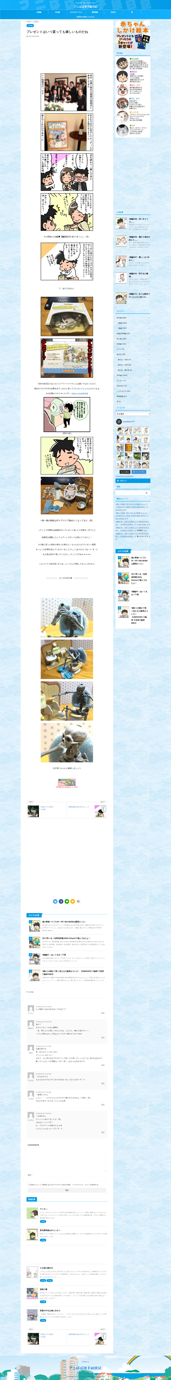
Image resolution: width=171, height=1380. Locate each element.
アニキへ (43, 1209)
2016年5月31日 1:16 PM (43, 1046)
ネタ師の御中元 (46, 1268)
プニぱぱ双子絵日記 (85, 6)
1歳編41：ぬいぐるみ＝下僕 (54, 955)
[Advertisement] (67, 55)
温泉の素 (43, 1289)
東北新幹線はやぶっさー (50, 1230)
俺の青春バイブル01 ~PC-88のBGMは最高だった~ (64, 922)
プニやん (31, 1080)
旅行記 (113, 12)
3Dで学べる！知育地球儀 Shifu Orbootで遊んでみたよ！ (66, 938)
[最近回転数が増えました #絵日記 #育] (120, 464)
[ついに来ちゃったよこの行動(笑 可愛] (145, 456)
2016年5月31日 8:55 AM (43, 1022)
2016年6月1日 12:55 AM (43, 1074)
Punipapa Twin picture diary (85, 1374)
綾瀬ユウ (31, 1028)
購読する (123, 481)
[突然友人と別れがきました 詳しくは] (120, 447)
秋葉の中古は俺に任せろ (50, 1310)
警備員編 (95, 12)
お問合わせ (85, 1362)
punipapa (119, 510)
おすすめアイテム (76, 12)
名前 (30, 1175)
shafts (31, 1053)
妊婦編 (39, 12)
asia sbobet (120, 518)
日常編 (31, 992)
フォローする (140, 472)
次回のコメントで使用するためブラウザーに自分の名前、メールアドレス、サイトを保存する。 (65, 1185)
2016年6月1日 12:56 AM (43, 1092)
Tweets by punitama (124, 476)
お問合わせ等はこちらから (85, 17)
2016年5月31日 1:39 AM (43, 1007)
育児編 (57, 12)
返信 (102, 1013)
